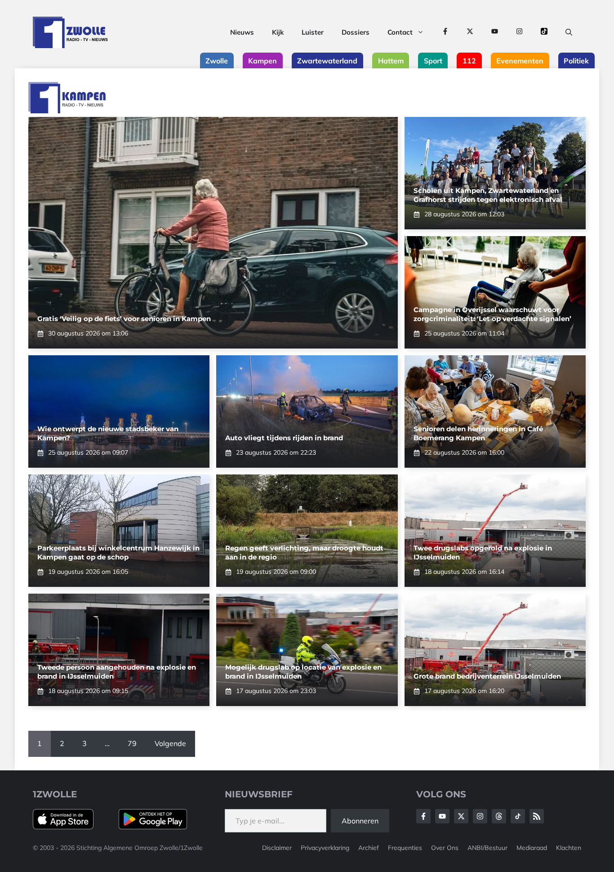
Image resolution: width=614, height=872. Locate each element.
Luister (313, 32)
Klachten (568, 848)
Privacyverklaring (325, 848)
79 (132, 743)
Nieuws (242, 32)
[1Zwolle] (70, 32)
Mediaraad (531, 848)
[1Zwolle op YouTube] (494, 32)
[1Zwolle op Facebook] (445, 32)
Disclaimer (277, 848)
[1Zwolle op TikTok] (544, 32)
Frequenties (405, 848)
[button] (568, 32)
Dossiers (355, 32)
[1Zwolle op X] (470, 32)
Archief (368, 848)
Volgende (170, 743)
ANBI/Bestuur (487, 848)
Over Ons (444, 848)
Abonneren (360, 820)
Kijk (278, 32)
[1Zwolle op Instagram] (519, 32)
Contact (400, 32)
